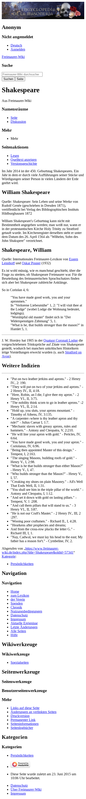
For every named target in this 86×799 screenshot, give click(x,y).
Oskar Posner (31, 263)
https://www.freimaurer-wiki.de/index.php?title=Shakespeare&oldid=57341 (37, 550)
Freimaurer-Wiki (13, 57)
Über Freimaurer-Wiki (26, 789)
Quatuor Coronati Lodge (60, 340)
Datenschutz (19, 785)
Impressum (18, 793)
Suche (7, 65)
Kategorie (8, 556)
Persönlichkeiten (22, 564)
